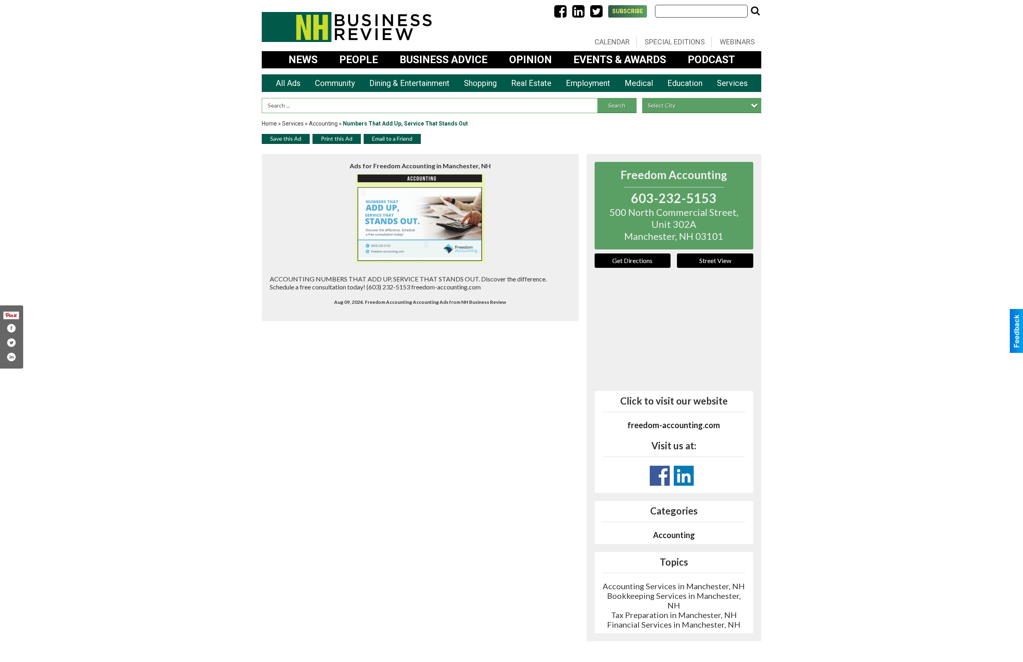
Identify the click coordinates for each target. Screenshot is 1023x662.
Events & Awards (619, 60)
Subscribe (627, 11)
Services (732, 83)
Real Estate (531, 83)
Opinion (530, 60)
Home (269, 123)
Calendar (612, 42)
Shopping (480, 83)
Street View (715, 260)
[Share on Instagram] (11, 357)
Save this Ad (285, 138)
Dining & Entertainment (409, 83)
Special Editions (675, 42)
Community (335, 83)
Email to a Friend (392, 138)
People (358, 60)
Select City (661, 105)
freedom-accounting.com (673, 425)
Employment (588, 83)
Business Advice (444, 60)
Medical (639, 83)
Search (616, 105)
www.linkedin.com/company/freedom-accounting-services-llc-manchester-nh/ (684, 476)
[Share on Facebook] (11, 328)
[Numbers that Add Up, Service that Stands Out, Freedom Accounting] (420, 218)
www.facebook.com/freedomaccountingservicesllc (660, 476)
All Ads (288, 83)
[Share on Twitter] (11, 342)
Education (685, 83)
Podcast (711, 60)
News (303, 60)
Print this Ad (336, 138)
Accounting (324, 123)
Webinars (737, 42)
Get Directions (632, 260)
